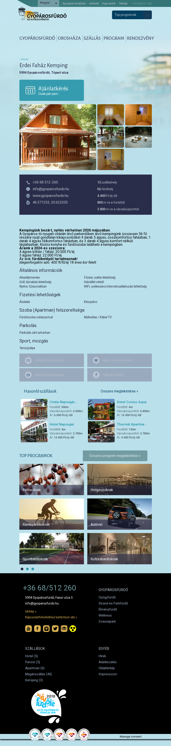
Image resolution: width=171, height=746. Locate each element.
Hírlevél (94, 3)
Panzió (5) (32, 662)
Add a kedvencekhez (117, 360)
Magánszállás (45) (38, 674)
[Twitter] (55, 628)
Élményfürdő (108, 609)
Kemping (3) (34, 680)
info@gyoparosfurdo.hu (42, 603)
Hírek (102, 656)
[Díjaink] (50, 706)
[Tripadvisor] (64, 628)
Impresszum (108, 674)
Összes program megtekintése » (115, 456)
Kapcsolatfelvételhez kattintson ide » (51, 617)
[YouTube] (28, 628)
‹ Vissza (23, 59)
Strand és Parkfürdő (113, 603)
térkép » (31, 611)
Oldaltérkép (107, 668)
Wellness (105, 615)
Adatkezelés (108, 662)
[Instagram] (46, 628)
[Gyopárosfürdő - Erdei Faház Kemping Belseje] (110, 114)
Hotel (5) (31, 656)
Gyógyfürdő (107, 597)
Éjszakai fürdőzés (74, 3)
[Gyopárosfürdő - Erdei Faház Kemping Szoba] (138, 114)
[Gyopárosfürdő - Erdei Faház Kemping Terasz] (110, 137)
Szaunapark (107, 621)
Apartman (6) (35, 668)
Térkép (123, 3)
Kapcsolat (108, 3)
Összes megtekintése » (119, 391)
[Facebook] (37, 628)
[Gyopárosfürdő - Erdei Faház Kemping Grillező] (138, 137)
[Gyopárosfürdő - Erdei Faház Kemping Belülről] (110, 159)
